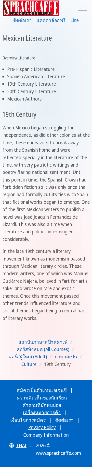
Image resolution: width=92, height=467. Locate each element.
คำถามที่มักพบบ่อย (42, 405)
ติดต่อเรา (22, 20)
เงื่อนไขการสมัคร (28, 420)
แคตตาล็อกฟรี (51, 20)
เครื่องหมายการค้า (42, 412)
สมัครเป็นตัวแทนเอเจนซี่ (42, 390)
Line (74, 20)
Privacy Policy (42, 427)
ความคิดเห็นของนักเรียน (42, 398)
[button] (21, 445)
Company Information (46, 435)
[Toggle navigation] (83, 8)
